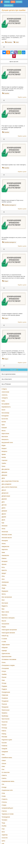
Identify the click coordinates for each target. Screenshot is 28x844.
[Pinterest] (14, 56)
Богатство (5, 419)
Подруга (4, 689)
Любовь (4, 585)
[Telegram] (12, 52)
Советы (4, 778)
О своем (4, 638)
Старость (4, 799)
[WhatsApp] (20, 52)
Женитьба (5, 531)
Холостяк (4, 838)
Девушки (4, 475)
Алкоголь (4, 395)
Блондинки (5, 416)
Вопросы (4, 451)
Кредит (4, 573)
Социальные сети (7, 790)
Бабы (3, 401)
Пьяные (4, 725)
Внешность (5, 439)
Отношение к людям (8, 665)
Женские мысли (7, 537)
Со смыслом (5, 772)
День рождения (6, 484)
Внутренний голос (7, 442)
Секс (3, 754)
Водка (3, 445)
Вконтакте (5, 436)
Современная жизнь (8, 781)
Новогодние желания (8, 633)
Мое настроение (7, 597)
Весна (3, 430)
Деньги (4, 490)
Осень (4, 662)
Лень (3, 576)
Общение (5, 647)
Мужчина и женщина (8, 618)
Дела (3, 478)
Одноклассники (6, 656)
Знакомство (5, 555)
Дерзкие (4, 499)
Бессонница (5, 413)
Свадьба (4, 748)
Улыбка (4, 826)
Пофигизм (5, 695)
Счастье (4, 811)
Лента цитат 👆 (14, 369)
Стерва (4, 805)
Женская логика (7, 534)
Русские (4, 742)
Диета (3, 508)
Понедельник (6, 692)
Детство (4, 505)
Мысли (4, 621)
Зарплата (5, 549)
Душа (3, 520)
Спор (3, 793)
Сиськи (4, 763)
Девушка (4, 472)
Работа (4, 731)
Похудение (5, 701)
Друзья (4, 514)
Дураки (4, 517)
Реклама (4, 737)
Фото (3, 832)
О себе (4, 641)
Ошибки (4, 674)
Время (4, 454)
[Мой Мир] (23, 52)
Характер (4, 835)
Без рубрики (5, 404)
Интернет (4, 561)
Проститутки (5, 719)
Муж (3, 609)
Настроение (5, 624)
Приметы (4, 713)
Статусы (4, 802)
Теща (3, 823)
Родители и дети (7, 740)
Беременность (6, 407)
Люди (3, 588)
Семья (4, 760)
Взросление (5, 433)
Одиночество (6, 653)
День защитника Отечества (10, 481)
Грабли (4, 463)
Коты (3, 567)
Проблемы (5, 716)
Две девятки (5, 469)
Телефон (4, 820)
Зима (3, 552)
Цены (3, 841)
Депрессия (5, 493)
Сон (3, 784)
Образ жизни (6, 644)
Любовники (5, 582)
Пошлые (4, 704)
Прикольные (5, 710)
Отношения (5, 668)
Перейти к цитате (22, 97)
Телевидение (6, 817)
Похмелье (5, 698)
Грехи (3, 466)
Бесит (3, 410)
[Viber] (16, 52)
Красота (4, 570)
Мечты (4, 594)
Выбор (4, 457)
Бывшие (4, 427)
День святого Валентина (9, 487)
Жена (3, 528)
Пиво (3, 680)
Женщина (5, 540)
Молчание (5, 603)
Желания (4, 526)
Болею (4, 421)
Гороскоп (4, 460)
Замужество (5, 546)
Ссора (4, 796)
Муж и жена (5, 612)
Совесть (4, 775)
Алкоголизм (5, 392)
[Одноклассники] (8, 52)
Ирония (4, 564)
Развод (4, 734)
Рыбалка (4, 745)
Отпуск (4, 671)
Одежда (4, 650)
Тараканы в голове (8, 814)
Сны (3, 769)
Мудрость (5, 606)
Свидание (5, 751)
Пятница (4, 728)
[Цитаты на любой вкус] (1, 2)
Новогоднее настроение (9, 630)
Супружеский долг (7, 808)
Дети (3, 502)
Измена (4, 558)
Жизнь (4, 543)
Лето (3, 579)
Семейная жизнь (7, 757)
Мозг (3, 600)
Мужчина (4, 615)
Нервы (4, 627)
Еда (3, 523)
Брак (3, 424)
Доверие (4, 511)
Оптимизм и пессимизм (9, 659)
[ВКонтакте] (4, 52)
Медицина (5, 591)
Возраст (4, 448)
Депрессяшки (6, 496)
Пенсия (4, 677)
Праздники (5, 707)
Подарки (4, 686)
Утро (3, 829)
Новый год (5, 635)
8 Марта (4, 389)
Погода (4, 683)
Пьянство (5, 722)
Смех (3, 766)
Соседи (4, 787)
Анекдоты (5, 398)
